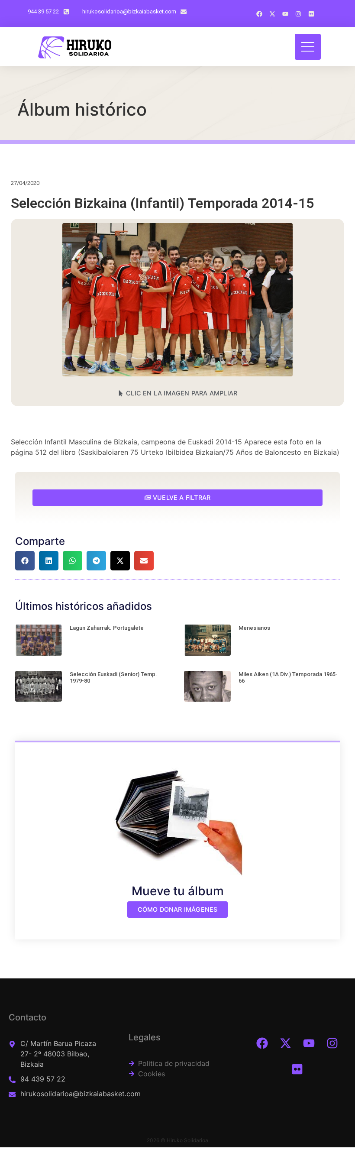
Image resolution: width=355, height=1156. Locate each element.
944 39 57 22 (43, 11)
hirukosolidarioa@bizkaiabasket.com (129, 11)
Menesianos (254, 628)
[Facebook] (262, 1043)
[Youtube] (309, 1043)
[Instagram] (332, 1043)
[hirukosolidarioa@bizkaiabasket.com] (184, 12)
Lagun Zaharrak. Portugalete (107, 628)
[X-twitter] (285, 1043)
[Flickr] (297, 1069)
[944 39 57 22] (66, 12)
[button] (177, 393)
